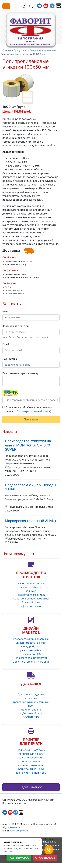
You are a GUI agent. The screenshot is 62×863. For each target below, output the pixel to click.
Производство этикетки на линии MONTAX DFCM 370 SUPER (28, 445)
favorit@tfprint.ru (19, 830)
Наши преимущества (20, 554)
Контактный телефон (15, 326)
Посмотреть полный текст (33, 411)
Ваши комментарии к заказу (20, 373)
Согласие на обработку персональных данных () (30, 409)
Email (5, 344)
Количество (9, 358)
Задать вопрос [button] (31, 787)
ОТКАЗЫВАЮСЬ (45, 857)
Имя (5, 311)
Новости (9, 431)
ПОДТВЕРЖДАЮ (18, 857)
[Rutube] (58, 5)
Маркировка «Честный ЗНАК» (30, 521)
